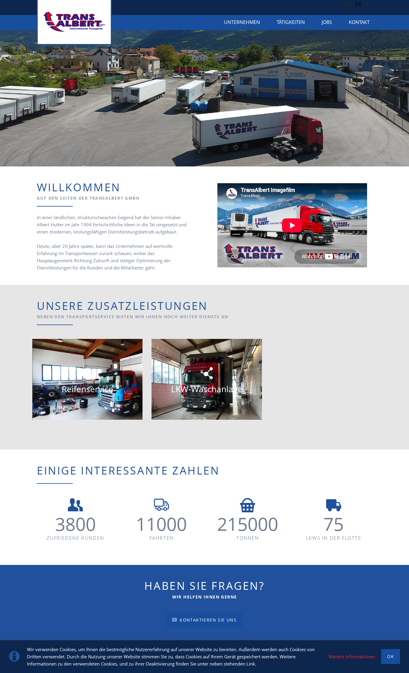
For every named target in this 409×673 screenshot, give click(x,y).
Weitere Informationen (351, 657)
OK (390, 656)
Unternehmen (242, 22)
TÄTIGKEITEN (291, 22)
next (395, 98)
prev (14, 98)
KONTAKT (359, 22)
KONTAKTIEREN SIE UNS (207, 620)
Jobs (327, 22)
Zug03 (199, 162)
